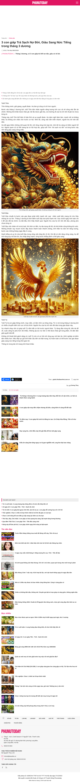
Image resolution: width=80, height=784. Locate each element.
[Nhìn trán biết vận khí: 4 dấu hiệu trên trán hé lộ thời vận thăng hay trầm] (7, 546)
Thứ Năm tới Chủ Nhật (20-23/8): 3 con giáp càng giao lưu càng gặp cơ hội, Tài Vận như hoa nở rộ (46, 667)
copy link (76, 379)
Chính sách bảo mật (46, 780)
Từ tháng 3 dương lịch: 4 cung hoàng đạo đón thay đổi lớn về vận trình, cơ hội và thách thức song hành (48, 397)
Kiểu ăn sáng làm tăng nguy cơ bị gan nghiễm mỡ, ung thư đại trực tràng (45, 443)
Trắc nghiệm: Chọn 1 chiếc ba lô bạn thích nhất (30, 676)
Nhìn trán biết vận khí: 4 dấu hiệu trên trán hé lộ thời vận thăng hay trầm (38, 543)
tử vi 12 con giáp (13, 390)
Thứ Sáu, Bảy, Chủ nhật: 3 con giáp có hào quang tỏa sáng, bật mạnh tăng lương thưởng (31, 518)
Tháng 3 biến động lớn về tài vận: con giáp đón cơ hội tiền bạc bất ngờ (23, 93)
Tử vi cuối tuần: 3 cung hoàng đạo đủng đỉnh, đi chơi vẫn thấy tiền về (25, 504)
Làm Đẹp (32, 718)
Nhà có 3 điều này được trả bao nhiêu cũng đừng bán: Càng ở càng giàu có (39, 582)
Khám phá (12, 38)
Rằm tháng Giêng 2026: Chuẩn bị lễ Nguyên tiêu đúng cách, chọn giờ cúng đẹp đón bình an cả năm (45, 603)
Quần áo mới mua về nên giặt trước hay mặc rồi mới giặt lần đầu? (36, 656)
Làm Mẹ (24, 718)
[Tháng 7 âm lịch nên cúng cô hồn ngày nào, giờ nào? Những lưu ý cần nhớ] (7, 689)
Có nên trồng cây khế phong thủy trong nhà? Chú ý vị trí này (34, 706)
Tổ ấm (17, 718)
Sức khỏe (42, 718)
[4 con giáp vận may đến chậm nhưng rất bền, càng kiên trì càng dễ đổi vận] (9, 412)
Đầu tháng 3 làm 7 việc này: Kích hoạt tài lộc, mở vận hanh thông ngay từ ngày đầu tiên (43, 572)
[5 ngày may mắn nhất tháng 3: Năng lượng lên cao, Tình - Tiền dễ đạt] (7, 556)
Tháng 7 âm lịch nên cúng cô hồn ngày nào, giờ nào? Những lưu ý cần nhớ (39, 686)
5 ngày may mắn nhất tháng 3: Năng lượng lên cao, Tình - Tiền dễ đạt (37, 553)
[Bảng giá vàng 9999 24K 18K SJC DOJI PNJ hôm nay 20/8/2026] (7, 650)
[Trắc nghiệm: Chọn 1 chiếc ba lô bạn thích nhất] (7, 679)
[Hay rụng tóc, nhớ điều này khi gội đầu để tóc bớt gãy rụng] (9, 435)
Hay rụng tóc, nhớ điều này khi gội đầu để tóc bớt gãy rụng (40, 431)
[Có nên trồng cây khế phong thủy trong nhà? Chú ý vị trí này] (7, 709)
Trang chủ (4, 38)
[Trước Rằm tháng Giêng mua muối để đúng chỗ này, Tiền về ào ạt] (7, 536)
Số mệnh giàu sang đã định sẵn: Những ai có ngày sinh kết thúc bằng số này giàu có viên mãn (31, 98)
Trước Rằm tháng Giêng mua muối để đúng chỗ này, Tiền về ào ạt (36, 533)
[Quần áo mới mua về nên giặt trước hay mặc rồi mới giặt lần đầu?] (7, 660)
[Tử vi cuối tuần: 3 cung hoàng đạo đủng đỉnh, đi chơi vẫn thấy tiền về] (7, 630)
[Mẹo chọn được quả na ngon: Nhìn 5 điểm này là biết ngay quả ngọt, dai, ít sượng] (7, 620)
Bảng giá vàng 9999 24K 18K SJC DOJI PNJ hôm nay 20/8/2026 (35, 647)
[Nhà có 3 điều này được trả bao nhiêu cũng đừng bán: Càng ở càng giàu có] (7, 585)
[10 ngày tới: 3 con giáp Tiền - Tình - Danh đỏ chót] (7, 640)
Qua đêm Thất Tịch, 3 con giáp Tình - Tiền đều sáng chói (20, 521)
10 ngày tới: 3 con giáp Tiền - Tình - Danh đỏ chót (18, 507)
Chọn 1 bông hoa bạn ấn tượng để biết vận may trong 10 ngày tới (36, 696)
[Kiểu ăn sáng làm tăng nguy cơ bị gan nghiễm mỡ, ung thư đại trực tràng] (9, 447)
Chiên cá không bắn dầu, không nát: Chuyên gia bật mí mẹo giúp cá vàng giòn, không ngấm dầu (46, 592)
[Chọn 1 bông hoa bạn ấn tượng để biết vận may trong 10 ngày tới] (7, 699)
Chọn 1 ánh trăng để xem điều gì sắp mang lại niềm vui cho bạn (23, 515)
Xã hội (9, 718)
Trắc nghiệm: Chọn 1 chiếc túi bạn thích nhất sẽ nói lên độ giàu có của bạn (26, 513)
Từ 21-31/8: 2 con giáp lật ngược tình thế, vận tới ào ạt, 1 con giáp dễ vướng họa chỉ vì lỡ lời (32, 510)
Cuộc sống (71, 718)
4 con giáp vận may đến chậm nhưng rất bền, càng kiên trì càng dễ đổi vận (46, 407)
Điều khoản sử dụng (34, 780)
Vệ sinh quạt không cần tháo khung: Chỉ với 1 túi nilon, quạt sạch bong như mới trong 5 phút (45, 563)
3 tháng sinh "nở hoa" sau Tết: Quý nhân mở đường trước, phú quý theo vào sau (27, 96)
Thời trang (60, 718)
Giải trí (51, 718)
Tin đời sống (18, 723)
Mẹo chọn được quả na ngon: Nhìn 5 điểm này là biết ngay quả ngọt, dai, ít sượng (41, 617)
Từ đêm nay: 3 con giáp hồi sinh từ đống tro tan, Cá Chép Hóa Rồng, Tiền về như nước (48, 420)
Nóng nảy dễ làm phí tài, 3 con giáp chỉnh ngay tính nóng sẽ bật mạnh (25, 524)
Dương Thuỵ (75, 385)
